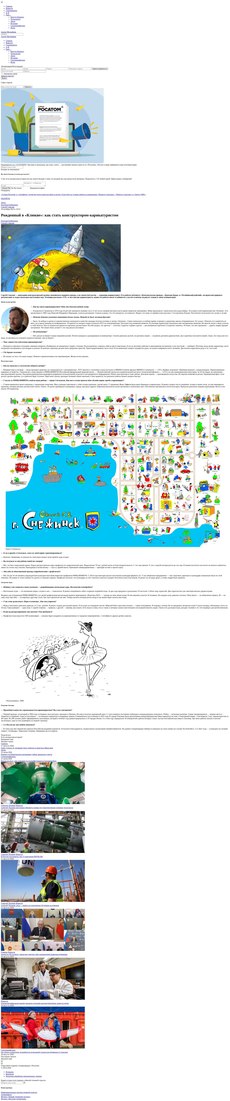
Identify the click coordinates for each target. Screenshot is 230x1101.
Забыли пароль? (7, 76)
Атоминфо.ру (6, 1095)
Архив (3, 32)
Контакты (10, 1074)
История (14, 24)
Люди (13, 21)
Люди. (3, 203)
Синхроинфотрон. (8, 757)
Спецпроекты (11, 11)
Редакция (9, 1072)
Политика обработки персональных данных (24, 1076)
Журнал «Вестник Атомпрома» (13, 1099)
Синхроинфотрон (18, 26)
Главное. (4, 744)
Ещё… (8, 15)
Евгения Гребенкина (9, 205)
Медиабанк (11, 32)
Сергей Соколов (7, 207)
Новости (9, 8)
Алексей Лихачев (8, 805)
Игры (13, 28)
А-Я (7, 13)
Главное (9, 6)
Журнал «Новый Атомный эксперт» (16, 1097)
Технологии (15, 19)
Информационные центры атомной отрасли (19, 1092)
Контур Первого (17, 17)
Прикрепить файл (37, 188)
